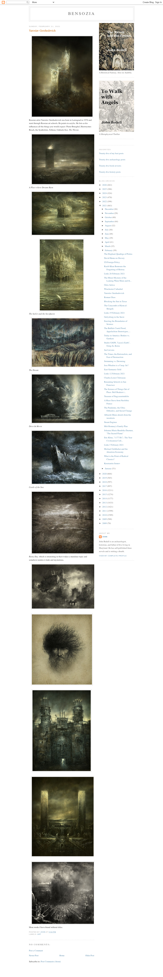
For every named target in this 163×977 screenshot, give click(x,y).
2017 (104, 486)
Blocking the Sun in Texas (115, 301)
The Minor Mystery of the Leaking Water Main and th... (117, 279)
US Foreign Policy (112, 262)
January (108, 468)
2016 (104, 490)
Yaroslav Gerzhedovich (114, 293)
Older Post (89, 955)
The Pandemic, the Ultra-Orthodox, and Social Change (118, 409)
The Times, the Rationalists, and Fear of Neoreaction (118, 356)
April (107, 242)
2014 (104, 498)
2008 (104, 523)
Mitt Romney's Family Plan (116, 426)
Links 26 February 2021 (114, 273)
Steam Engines (110, 422)
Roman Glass (109, 297)
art (39, 934)
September (109, 221)
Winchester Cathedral (113, 289)
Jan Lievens (109, 349)
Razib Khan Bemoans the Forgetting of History (115, 268)
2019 (104, 477)
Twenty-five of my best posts (111, 153)
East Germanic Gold (112, 369)
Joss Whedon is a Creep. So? (116, 365)
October (108, 217)
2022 (104, 201)
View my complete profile (113, 556)
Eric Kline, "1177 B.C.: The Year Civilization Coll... (118, 439)
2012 (104, 506)
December (109, 209)
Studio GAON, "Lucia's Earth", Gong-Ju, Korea (117, 344)
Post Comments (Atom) (51, 961)
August (108, 225)
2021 (104, 205)
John (104, 537)
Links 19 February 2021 (114, 312)
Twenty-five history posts (110, 171)
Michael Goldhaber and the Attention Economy (116, 450)
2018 (104, 481)
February (109, 250)
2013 (104, 502)
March (108, 246)
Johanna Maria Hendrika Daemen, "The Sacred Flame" (118, 432)
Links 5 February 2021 (114, 444)
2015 (104, 494)
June (107, 233)
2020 (104, 473)
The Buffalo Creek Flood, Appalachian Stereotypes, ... (117, 330)
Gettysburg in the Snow (114, 316)
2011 (104, 510)
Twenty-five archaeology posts (112, 159)
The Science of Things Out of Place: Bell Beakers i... (116, 391)
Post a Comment (36, 950)
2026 (104, 184)
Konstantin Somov (112, 463)
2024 (104, 193)
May (107, 237)
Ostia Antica (109, 284)
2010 (104, 514)
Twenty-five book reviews (110, 165)
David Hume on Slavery (114, 258)
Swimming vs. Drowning (114, 361)
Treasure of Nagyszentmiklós (116, 396)
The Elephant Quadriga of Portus (118, 253)
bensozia (81, 13)
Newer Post (34, 955)
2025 (104, 189)
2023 (104, 197)
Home (61, 955)
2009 (104, 519)
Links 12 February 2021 (114, 373)
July (107, 229)
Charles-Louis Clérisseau (115, 377)
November (109, 213)
